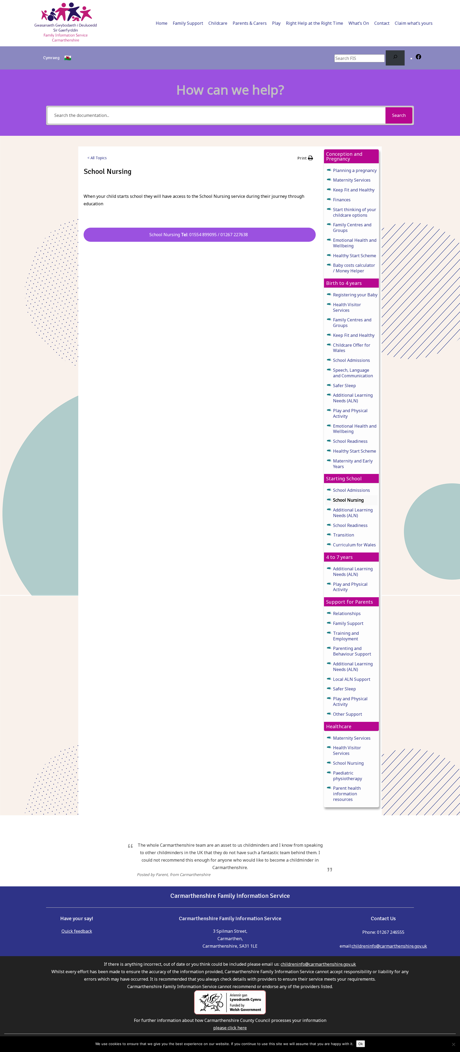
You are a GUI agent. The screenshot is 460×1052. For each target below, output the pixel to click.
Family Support (188, 23)
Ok (360, 1044)
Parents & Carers (250, 23)
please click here (230, 1028)
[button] (305, 157)
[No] (453, 1044)
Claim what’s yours (414, 23)
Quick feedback (76, 931)
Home (161, 23)
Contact (381, 23)
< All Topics (97, 157)
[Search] (395, 58)
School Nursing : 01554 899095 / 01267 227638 (199, 235)
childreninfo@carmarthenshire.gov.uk (389, 946)
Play (276, 23)
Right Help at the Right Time (314, 23)
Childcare (217, 23)
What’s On (358, 23)
